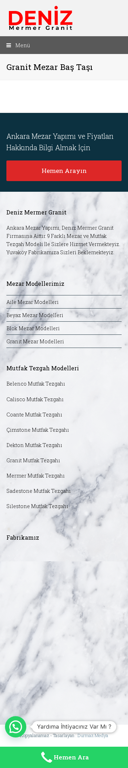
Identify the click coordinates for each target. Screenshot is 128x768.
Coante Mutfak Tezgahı (34, 414)
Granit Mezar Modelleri (35, 341)
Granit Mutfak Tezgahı (33, 460)
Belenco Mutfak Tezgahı (35, 383)
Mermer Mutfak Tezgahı (35, 475)
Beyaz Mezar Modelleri (34, 315)
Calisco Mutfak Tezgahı (35, 399)
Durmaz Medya (93, 735)
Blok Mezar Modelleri (33, 328)
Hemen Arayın (64, 171)
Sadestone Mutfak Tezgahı (38, 491)
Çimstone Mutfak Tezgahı (37, 429)
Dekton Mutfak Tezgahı (34, 445)
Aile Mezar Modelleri (32, 302)
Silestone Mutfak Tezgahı (37, 506)
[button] (64, 45)
